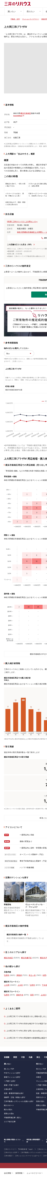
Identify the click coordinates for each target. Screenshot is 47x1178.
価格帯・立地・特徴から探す (14, 1097)
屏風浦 (19, 975)
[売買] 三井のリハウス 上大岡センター (22, 221)
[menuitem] (14, 11)
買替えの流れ (9, 1113)
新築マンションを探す (12, 1077)
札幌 (30, 1057)
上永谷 (20, 985)
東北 (38, 1057)
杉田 (44, 975)
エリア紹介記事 (10, 1122)
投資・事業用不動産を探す (14, 1093)
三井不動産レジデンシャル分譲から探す (19, 1101)
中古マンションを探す (12, 1073)
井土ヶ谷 (32, 975)
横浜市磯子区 (26, 958)
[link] (14, 901)
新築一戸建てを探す (11, 1085)
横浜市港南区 (25, 113)
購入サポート (9, 1105)
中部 (23, 1057)
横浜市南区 (8, 958)
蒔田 (32, 995)
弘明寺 (6, 975)
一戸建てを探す (10, 1081)
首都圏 (6, 1057)
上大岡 (6, 985)
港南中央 (19, 995)
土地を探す (8, 1089)
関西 (15, 1057)
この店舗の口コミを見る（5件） (20, 244)
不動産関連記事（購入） (13, 1118)
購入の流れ (8, 1109)
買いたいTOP (9, 1069)
